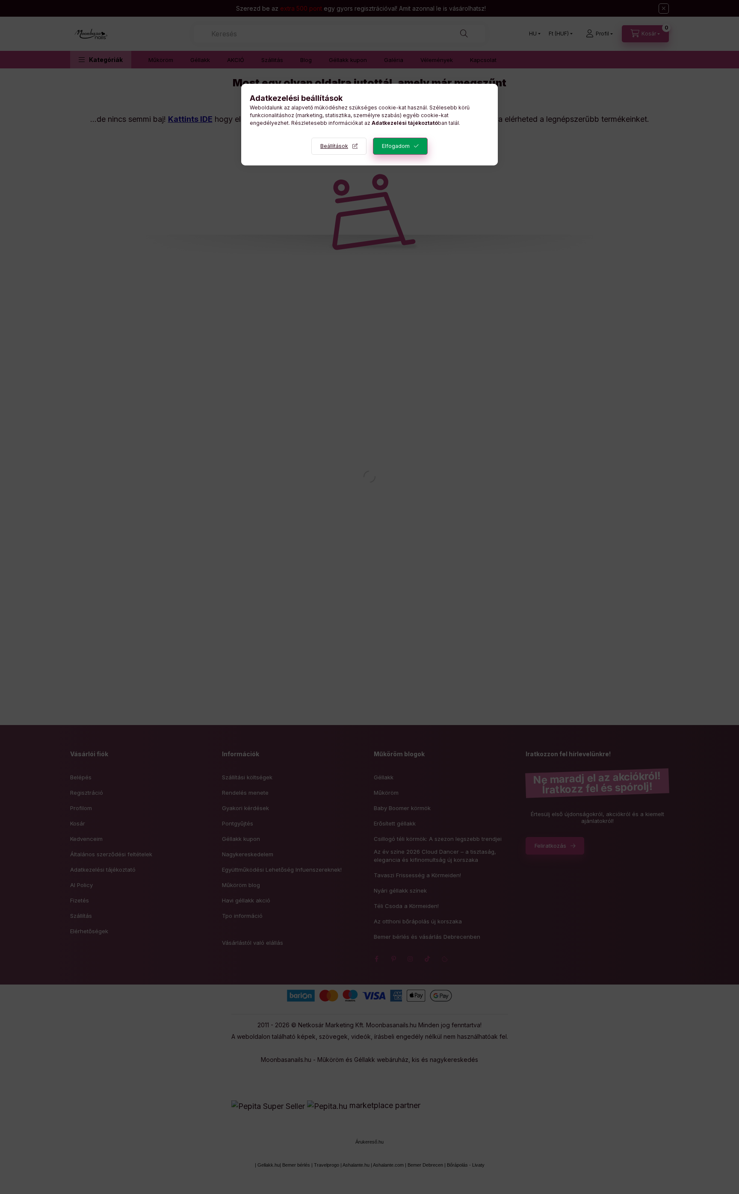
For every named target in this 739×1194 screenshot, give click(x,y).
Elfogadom (396, 146)
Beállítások (334, 146)
